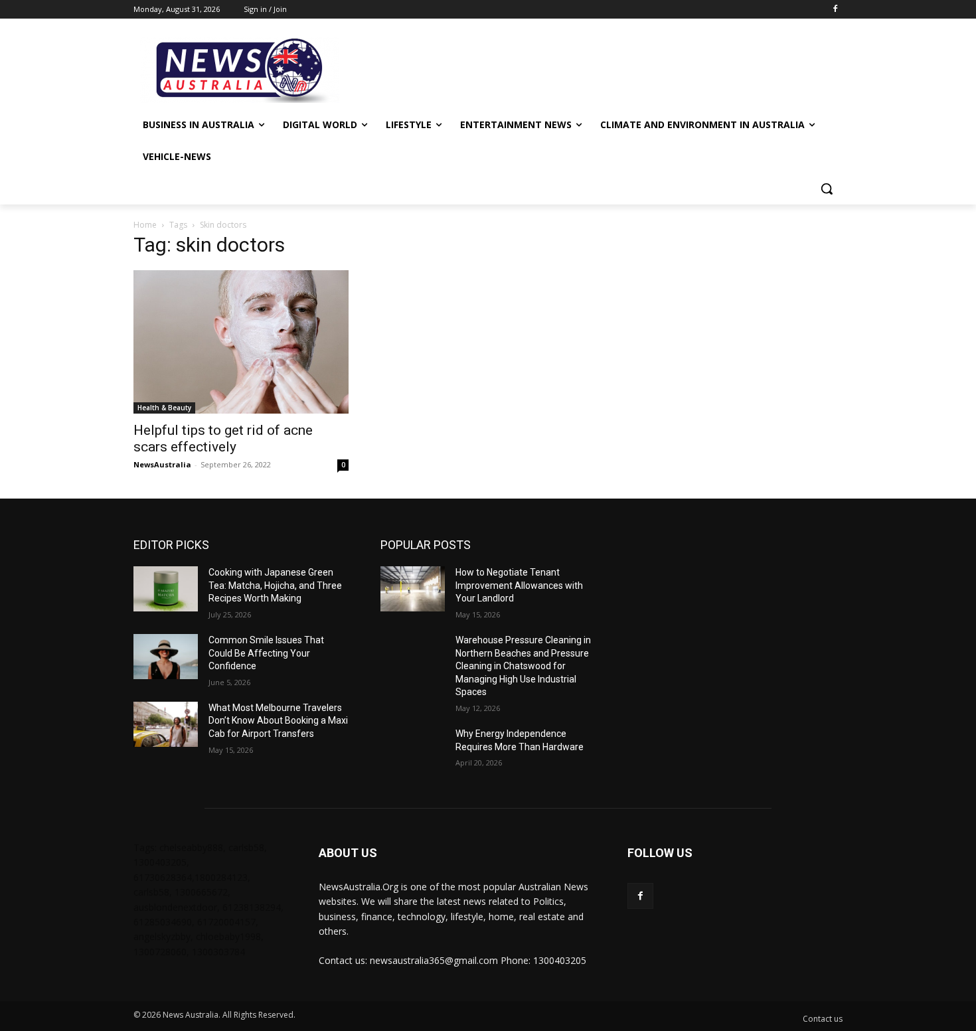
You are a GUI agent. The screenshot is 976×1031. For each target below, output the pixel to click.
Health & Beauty (164, 407)
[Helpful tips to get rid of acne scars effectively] (241, 342)
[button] (827, 188)
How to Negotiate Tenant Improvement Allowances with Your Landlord (519, 585)
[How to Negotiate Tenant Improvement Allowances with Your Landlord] (412, 588)
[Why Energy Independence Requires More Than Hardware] (412, 750)
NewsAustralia (162, 464)
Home (145, 224)
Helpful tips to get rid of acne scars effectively (223, 438)
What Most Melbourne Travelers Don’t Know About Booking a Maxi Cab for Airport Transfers (278, 720)
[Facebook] (835, 9)
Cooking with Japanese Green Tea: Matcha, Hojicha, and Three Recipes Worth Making (275, 585)
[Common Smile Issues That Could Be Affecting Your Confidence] (165, 656)
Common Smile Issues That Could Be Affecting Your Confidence (266, 653)
